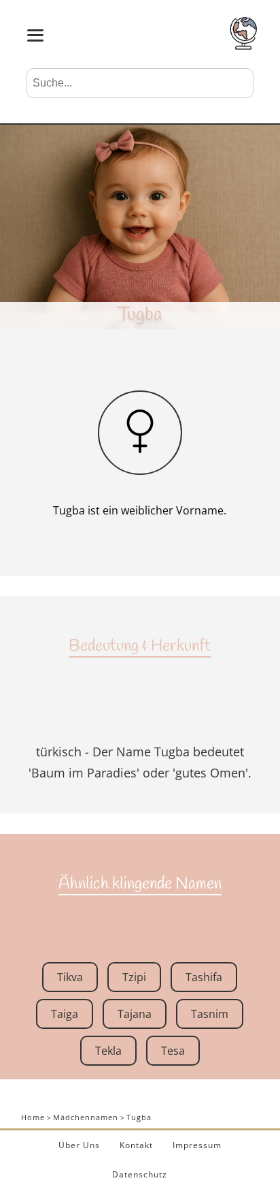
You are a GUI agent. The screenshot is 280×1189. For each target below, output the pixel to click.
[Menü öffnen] (35, 35)
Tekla (108, 1050)
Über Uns (79, 1145)
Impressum (197, 1145)
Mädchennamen (85, 1117)
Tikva (70, 977)
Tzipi (134, 977)
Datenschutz (139, 1174)
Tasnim (209, 1013)
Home (33, 1117)
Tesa (173, 1050)
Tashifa (204, 977)
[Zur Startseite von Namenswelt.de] (243, 45)
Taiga (64, 1013)
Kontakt (136, 1145)
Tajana (135, 1013)
